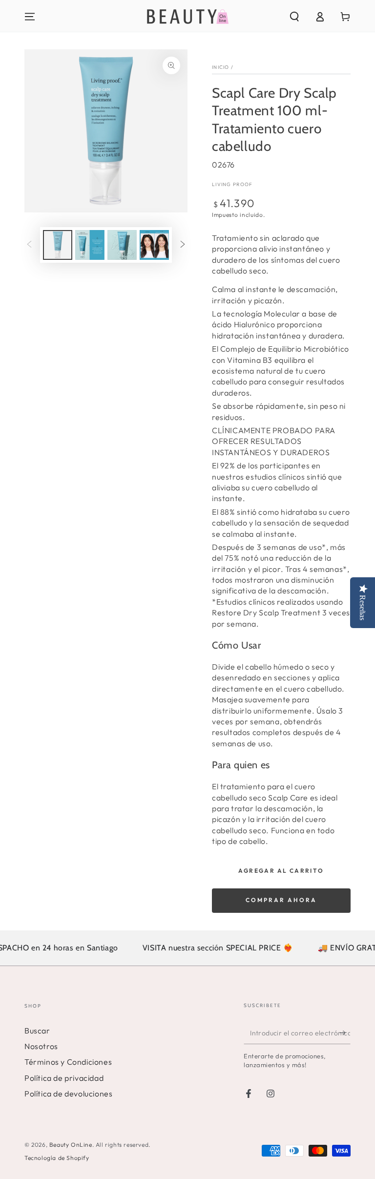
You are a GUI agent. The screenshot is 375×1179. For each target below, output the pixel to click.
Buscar (37, 1030)
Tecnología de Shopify (56, 1157)
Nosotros (41, 1046)
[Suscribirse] (345, 1033)
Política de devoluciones (68, 1093)
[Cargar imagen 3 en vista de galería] (122, 245)
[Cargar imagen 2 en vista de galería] (89, 245)
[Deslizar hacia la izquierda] (29, 245)
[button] (294, 16)
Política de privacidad (64, 1078)
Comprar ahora (281, 900)
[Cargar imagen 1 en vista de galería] (57, 245)
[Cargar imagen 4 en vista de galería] (154, 245)
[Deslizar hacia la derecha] (182, 245)
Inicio (220, 67)
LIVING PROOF (232, 184)
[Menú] (29, 16)
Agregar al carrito (281, 870)
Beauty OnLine (70, 1144)
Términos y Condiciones (68, 1062)
